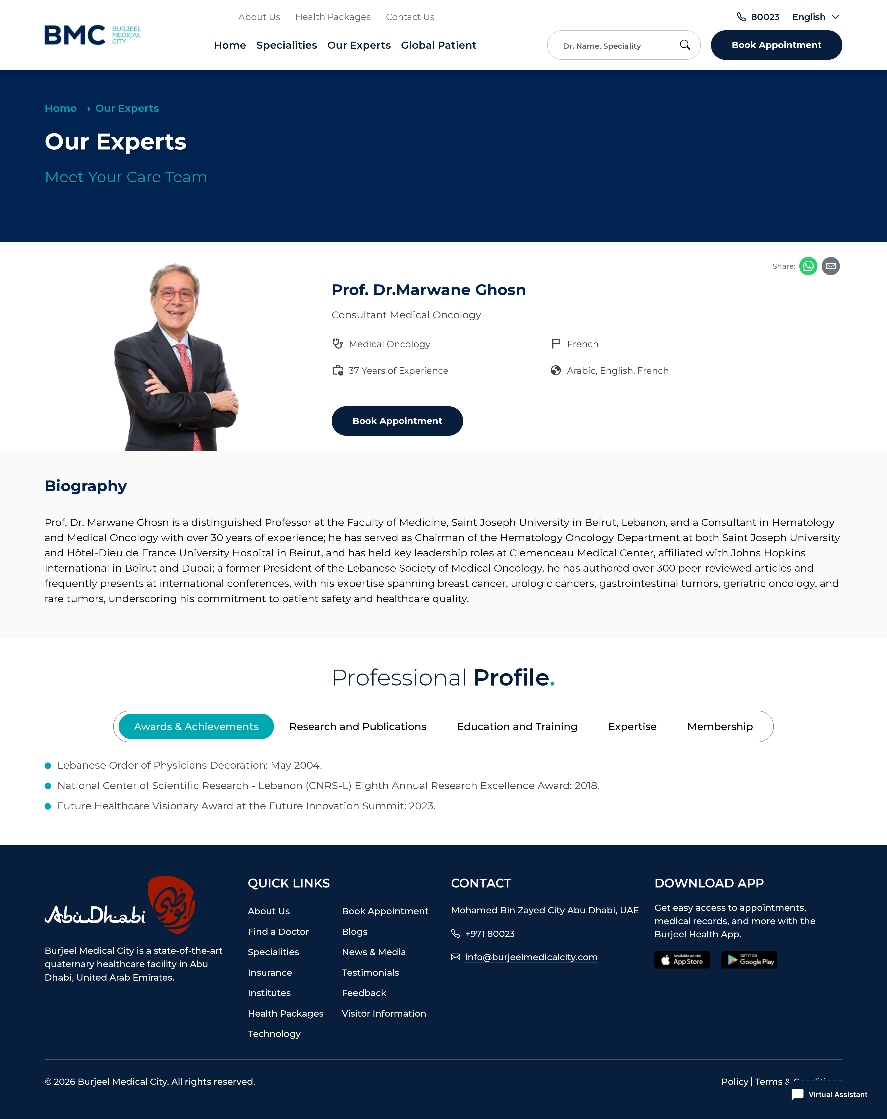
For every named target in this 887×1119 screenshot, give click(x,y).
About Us (259, 17)
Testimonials (370, 972)
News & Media (374, 952)
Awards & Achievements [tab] (196, 726)
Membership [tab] (720, 726)
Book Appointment (777, 45)
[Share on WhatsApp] (808, 266)
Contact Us (410, 17)
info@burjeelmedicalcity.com (531, 957)
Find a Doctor (278, 931)
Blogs (355, 931)
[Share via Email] (831, 266)
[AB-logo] (139, 905)
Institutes (269, 993)
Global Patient (439, 45)
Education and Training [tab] (517, 726)
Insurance (270, 972)
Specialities (286, 45)
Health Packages (333, 17)
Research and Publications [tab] (357, 726)
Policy (735, 1081)
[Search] (687, 45)
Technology (274, 1033)
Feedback (364, 993)
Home (230, 45)
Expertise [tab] (632, 726)
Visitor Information (384, 1013)
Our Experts (359, 45)
